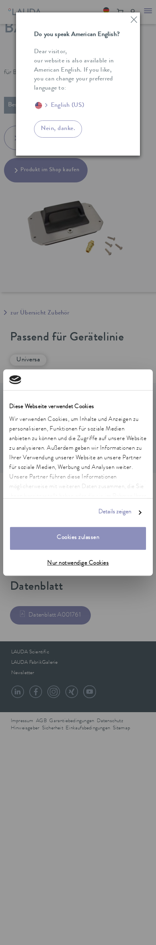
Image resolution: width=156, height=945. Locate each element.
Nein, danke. (58, 129)
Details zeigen (114, 512)
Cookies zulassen (78, 538)
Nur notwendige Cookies (78, 564)
